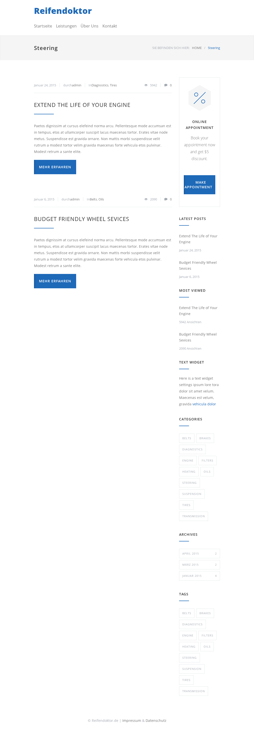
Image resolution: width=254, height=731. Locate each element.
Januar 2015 (199, 576)
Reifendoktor (63, 10)
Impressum (131, 720)
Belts (93, 199)
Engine (187, 460)
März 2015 (199, 564)
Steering (189, 483)
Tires (113, 85)
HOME (197, 48)
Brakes (205, 438)
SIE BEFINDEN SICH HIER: (171, 48)
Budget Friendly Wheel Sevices (81, 218)
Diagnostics (100, 85)
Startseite (43, 26)
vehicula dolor (204, 404)
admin (76, 85)
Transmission (193, 516)
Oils (101, 199)
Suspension (191, 494)
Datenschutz (156, 720)
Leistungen (66, 26)
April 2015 (199, 553)
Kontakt (109, 26)
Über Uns (89, 26)
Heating (188, 471)
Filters (207, 460)
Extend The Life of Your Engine (82, 104)
